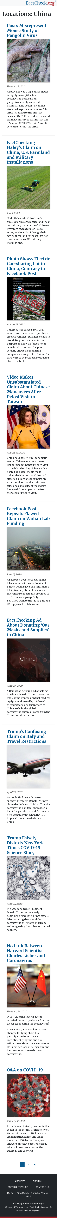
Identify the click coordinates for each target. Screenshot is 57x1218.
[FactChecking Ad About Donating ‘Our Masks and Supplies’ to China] (28, 661)
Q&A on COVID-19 (25, 1070)
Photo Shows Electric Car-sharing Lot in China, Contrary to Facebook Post (28, 266)
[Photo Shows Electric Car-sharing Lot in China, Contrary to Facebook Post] (28, 299)
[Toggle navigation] (4, 3)
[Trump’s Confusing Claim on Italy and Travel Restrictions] (28, 767)
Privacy (37, 1181)
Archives (20, 1181)
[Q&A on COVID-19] (28, 1096)
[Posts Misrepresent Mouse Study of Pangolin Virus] (28, 61)
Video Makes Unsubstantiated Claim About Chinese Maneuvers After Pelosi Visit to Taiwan (28, 389)
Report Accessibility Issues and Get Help (28, 1194)
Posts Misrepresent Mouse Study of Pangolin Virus (26, 30)
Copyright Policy (18, 1187)
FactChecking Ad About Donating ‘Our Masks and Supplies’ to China (28, 627)
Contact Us (43, 1187)
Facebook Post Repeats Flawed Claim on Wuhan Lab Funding (28, 516)
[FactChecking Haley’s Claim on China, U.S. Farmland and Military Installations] (28, 188)
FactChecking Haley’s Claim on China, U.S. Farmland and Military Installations (28, 152)
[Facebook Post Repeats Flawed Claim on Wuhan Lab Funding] (28, 549)
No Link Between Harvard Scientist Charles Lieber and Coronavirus (26, 953)
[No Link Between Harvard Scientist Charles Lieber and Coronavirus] (28, 986)
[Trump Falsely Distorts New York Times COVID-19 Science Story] (28, 878)
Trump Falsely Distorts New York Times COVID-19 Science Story (25, 845)
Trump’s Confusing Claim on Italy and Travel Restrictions (26, 736)
